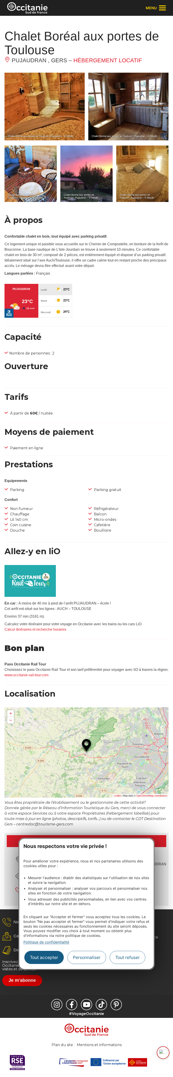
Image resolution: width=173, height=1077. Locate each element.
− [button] (10, 720)
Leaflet (117, 795)
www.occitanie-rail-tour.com (26, 675)
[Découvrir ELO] (163, 1052)
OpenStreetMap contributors (151, 795)
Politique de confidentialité (46, 942)
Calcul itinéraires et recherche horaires (35, 629)
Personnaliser (86, 957)
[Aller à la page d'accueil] (27, 8)
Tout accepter (44, 957)
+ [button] (10, 713)
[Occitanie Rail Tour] (30, 596)
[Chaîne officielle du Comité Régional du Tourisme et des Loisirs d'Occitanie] (86, 1004)
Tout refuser (127, 957)
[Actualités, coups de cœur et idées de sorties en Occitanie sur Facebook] (71, 1004)
